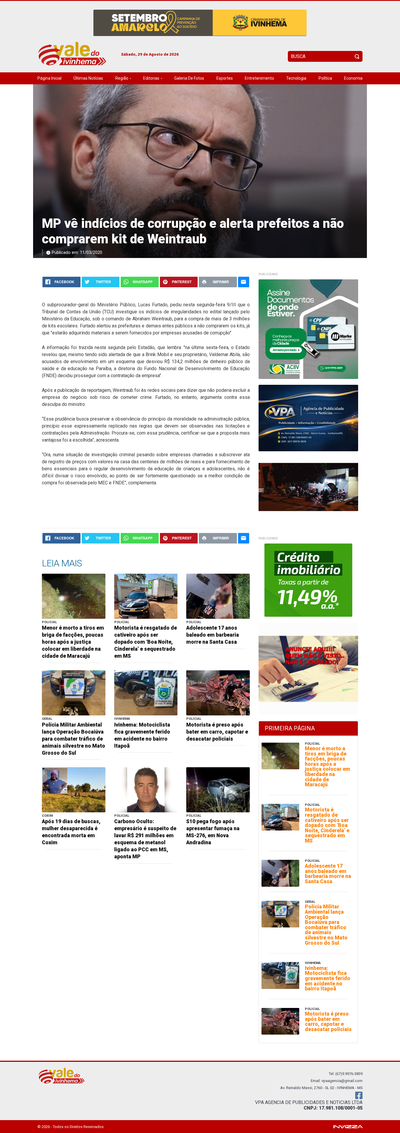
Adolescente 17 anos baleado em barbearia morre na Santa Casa (212, 635)
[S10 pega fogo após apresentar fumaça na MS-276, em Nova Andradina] (218, 789)
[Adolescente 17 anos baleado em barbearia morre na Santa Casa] (218, 596)
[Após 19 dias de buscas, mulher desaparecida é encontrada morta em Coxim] (73, 789)
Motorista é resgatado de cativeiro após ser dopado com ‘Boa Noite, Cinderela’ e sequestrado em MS (145, 642)
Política (325, 78)
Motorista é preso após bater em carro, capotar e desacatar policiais (217, 732)
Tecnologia (296, 78)
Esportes (224, 78)
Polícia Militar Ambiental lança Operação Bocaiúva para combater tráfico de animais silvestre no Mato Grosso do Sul (73, 739)
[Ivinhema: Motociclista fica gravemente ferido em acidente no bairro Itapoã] (146, 692)
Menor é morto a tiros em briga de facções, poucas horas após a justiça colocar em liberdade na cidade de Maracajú (73, 642)
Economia (353, 78)
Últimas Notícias (88, 78)
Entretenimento (259, 78)
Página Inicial (49, 78)
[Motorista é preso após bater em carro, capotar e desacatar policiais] (218, 692)
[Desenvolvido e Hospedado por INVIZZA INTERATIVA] (348, 1126)
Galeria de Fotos (189, 78)
